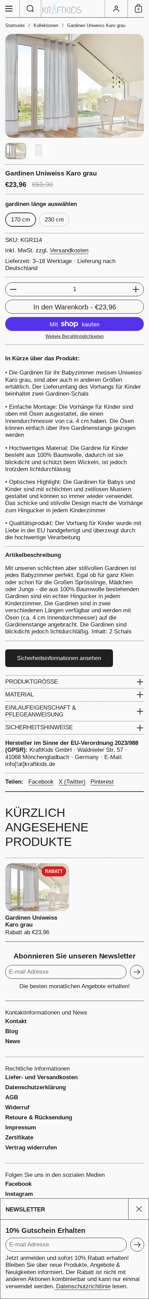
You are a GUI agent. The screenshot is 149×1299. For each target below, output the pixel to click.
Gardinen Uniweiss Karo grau (37, 899)
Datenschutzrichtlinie (82, 1286)
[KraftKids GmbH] (74, 8)
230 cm (54, 219)
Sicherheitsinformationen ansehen (59, 658)
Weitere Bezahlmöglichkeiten (74, 336)
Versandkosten (69, 250)
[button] (30, 8)
